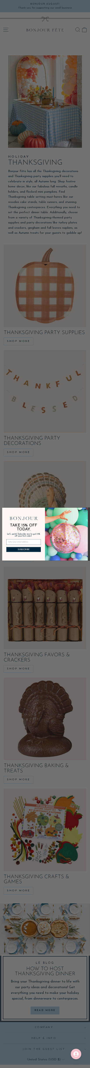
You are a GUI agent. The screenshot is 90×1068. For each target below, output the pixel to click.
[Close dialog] (85, 510)
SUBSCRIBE (24, 549)
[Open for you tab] (76, 1054)
